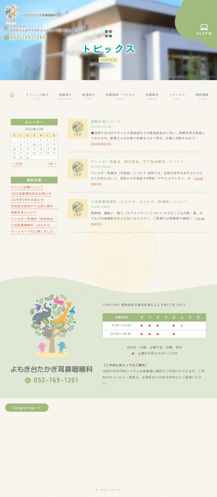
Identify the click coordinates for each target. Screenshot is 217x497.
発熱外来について (106, 121)
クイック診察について (27, 187)
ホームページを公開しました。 (34, 231)
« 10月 (17, 163)
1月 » (52, 163)
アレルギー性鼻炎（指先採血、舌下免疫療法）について (137, 161)
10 (34, 144)
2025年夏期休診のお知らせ (31, 193)
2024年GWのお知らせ (27, 199)
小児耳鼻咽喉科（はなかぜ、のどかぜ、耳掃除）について (139, 201)
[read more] (101, 143)
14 (14, 148)
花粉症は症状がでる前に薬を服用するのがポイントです (51, 206)
